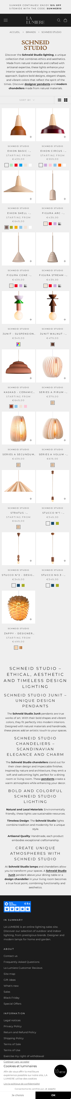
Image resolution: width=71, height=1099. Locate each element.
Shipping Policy (14, 1038)
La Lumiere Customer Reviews (23, 968)
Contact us (10, 956)
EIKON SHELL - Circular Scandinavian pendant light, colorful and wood (18, 213)
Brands (31, 32)
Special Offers (12, 1003)
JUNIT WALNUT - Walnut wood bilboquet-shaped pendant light (52, 334)
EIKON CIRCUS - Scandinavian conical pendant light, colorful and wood (52, 151)
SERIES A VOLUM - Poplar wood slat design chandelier (53, 454)
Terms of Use (12, 1050)
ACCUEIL (15, 32)
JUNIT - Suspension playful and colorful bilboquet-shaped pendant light (18, 334)
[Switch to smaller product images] (65, 100)
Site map (9, 973)
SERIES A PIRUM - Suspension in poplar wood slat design (52, 392)
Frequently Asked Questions (22, 962)
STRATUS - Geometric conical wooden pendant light (18, 513)
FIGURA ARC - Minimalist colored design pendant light (52, 213)
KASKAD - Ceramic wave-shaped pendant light (18, 392)
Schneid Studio (51, 32)
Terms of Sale (12, 1044)
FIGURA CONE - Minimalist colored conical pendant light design (18, 275)
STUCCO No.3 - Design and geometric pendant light (52, 575)
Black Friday (11, 997)
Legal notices (12, 1020)
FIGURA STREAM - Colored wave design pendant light (52, 275)
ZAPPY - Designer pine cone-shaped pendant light (18, 633)
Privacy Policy (13, 1026)
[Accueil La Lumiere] (35, 20)
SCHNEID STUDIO (18, 146)
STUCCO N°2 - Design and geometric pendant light (18, 575)
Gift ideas (10, 979)
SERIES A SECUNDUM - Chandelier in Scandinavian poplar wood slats (18, 454)
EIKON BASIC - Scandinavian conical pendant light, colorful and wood (18, 151)
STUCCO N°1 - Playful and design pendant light (52, 513)
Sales (7, 991)
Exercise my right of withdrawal (24, 1056)
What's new (11, 985)
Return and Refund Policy (20, 1032)
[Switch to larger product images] (59, 100)
